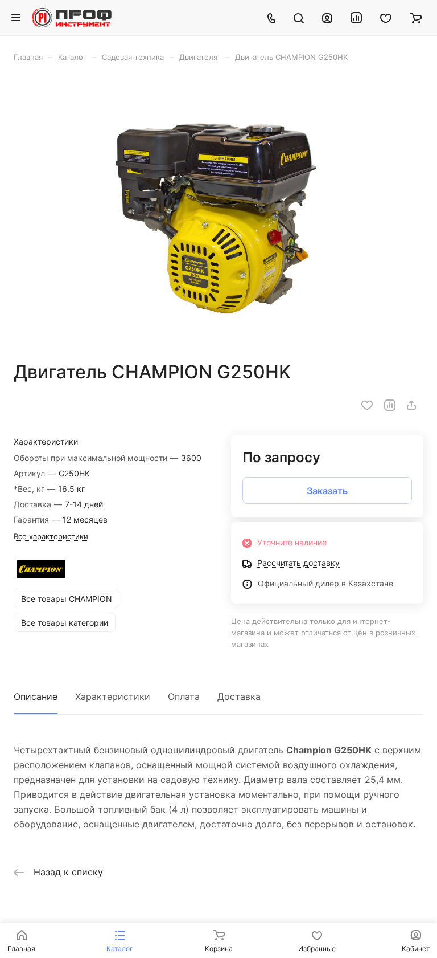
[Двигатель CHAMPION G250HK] (218, 211)
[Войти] (327, 17)
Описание (35, 696)
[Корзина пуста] (416, 17)
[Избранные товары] (385, 17)
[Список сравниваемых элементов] (356, 17)
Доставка (239, 696)
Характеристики (112, 696)
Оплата (184, 696)
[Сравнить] (389, 405)
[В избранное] (367, 405)
